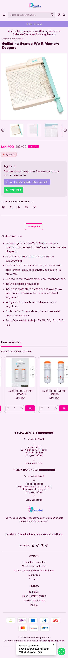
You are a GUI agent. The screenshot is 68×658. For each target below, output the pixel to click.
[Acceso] (59, 14)
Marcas (34, 604)
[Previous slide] (3, 130)
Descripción (34, 226)
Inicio (10, 31)
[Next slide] (64, 130)
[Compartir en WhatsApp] (19, 207)
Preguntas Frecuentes (34, 561)
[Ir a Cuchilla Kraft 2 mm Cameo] (46, 372)
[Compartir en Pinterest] (26, 207)
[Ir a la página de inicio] (34, 5)
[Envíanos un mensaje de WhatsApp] (61, 651)
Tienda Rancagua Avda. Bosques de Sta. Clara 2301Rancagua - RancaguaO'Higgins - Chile (34, 487)
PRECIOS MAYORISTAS (34, 596)
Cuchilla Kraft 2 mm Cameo (46, 392)
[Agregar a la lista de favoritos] (25, 368)
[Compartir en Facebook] (3, 207)
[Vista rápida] (25, 375)
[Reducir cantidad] (34, 408)
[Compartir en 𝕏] (11, 207)
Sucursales (34, 574)
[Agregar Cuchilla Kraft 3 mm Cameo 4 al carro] (22, 408)
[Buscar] (52, 15)
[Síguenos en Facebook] (37, 545)
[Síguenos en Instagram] (33, 545)
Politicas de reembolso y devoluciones (34, 570)
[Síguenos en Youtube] (42, 545)
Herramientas (24, 31)
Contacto (34, 579)
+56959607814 (36, 439)
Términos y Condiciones (34, 566)
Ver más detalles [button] (34, 462)
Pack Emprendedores (34, 600)
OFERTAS (34, 591)
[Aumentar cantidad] (14, 408)
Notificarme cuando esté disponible (28, 182)
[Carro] (64, 14)
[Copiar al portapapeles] (34, 207)
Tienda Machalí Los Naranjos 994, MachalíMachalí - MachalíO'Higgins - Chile (34, 451)
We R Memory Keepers (46, 31)
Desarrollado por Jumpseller (50, 640)
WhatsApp (15, 189)
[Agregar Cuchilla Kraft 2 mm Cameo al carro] (56, 408)
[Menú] (4, 14)
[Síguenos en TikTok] (46, 545)
